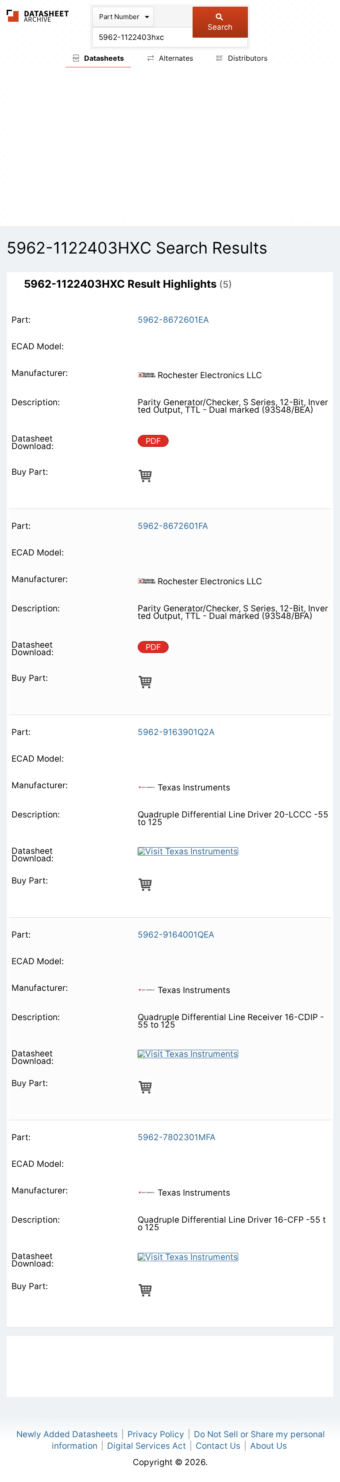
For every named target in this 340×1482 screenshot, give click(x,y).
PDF (153, 441)
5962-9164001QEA (176, 935)
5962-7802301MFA (177, 1137)
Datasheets (103, 58)
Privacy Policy (156, 1434)
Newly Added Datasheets (67, 1434)
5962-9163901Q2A (176, 732)
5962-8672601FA (173, 526)
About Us (268, 1446)
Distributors (246, 58)
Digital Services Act (146, 1446)
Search (220, 27)
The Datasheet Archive (38, 16)
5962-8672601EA (173, 320)
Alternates (175, 58)
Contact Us (218, 1446)
